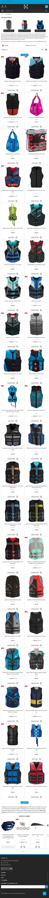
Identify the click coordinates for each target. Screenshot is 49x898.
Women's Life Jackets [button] (24, 31)
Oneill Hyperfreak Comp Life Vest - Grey (36, 190)
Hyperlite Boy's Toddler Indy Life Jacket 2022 (13, 228)
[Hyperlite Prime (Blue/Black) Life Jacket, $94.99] (12, 360)
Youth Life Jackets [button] (40, 31)
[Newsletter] (46, 886)
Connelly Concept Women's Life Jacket (12, 264)
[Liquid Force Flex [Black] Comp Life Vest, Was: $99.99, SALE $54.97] (36, 324)
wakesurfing (25, 35)
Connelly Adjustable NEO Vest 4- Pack (36, 154)
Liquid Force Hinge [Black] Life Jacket (12, 599)
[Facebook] (5, 869)
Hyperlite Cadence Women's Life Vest (12, 81)
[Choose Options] (36, 847)
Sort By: (28, 45)
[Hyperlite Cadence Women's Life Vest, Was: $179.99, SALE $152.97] (12, 67)
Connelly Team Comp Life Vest (12, 337)
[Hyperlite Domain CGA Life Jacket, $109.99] (36, 360)
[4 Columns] (46, 49)
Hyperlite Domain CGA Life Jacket (36, 373)
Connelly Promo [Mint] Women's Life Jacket (36, 228)
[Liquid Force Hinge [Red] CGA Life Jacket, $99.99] (36, 586)
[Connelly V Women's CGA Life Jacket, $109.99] (12, 287)
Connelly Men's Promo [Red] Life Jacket (36, 264)
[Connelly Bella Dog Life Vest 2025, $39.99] (36, 104)
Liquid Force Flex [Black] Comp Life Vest (36, 337)
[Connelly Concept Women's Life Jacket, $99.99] (12, 251)
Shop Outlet (9, 1)
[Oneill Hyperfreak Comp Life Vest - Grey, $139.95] (36, 177)
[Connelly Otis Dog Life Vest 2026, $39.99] (12, 140)
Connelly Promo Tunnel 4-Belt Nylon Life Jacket (36, 786)
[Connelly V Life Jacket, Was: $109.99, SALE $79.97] (36, 287)
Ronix (7, 37)
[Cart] (46, 6)
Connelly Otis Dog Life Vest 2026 (12, 154)
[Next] (4, 3)
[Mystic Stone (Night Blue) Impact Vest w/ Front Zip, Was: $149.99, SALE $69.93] (36, 697)
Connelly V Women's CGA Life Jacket (13, 301)
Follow (13, 37)
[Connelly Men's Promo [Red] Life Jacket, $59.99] (36, 251)
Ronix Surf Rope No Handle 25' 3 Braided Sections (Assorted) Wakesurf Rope (8, 836)
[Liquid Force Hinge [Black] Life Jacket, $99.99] (12, 586)
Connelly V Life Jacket (36, 301)
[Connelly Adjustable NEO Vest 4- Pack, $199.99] (36, 140)
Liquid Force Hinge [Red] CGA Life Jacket (36, 599)
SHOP (2, 877)
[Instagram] (2, 869)
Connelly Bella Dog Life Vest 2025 (36, 117)
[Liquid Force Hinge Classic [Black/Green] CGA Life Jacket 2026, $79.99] (36, 510)
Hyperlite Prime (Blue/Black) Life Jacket (13, 373)
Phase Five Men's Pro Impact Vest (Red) (13, 117)
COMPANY (3, 872)
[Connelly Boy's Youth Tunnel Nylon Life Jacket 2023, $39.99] (12, 773)
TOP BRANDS (4, 880)
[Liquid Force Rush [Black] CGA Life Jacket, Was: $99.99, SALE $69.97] (36, 622)
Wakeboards (42, 810)
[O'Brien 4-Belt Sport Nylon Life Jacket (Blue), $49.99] (36, 434)
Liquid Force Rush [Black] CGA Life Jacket (36, 636)
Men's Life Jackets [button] (8, 31)
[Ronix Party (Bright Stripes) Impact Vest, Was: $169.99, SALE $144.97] (36, 396)
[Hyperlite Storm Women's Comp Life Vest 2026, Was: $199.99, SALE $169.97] (36, 67)
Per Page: (4, 49)
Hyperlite (10, 37)
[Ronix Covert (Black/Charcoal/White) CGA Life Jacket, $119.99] (12, 434)
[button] (9, 25)
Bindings (4, 812)
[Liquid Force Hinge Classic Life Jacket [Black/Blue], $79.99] (12, 510)
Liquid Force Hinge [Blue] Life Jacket (13, 636)
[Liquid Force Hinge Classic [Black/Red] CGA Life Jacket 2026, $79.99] (12, 548)
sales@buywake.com (7, 864)
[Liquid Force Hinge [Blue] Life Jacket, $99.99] (12, 622)
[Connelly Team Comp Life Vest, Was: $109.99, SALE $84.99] (12, 324)
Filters (6, 45)
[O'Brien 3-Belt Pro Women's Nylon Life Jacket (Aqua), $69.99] (36, 659)
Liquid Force (19, 37)
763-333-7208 (5, 862)
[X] (8, 869)
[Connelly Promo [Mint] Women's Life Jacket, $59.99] (36, 214)
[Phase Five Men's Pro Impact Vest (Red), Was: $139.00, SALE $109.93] (12, 104)
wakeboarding (20, 35)
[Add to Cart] (21, 847)
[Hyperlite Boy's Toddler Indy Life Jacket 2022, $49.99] (12, 214)
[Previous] (2, 3)
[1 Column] (42, 49)
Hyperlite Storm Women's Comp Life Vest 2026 (36, 81)
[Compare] (17, 90)
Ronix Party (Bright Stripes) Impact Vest (36, 410)
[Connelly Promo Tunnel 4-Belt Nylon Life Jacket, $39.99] (36, 773)
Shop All (3, 1)
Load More (24, 54)
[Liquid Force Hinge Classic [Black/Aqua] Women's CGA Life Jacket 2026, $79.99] (36, 472)
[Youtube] (11, 869)
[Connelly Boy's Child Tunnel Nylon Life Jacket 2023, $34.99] (36, 735)
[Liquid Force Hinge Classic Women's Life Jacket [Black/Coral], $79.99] (12, 472)
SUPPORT (3, 875)
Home (2, 14)
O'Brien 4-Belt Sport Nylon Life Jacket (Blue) (36, 448)
